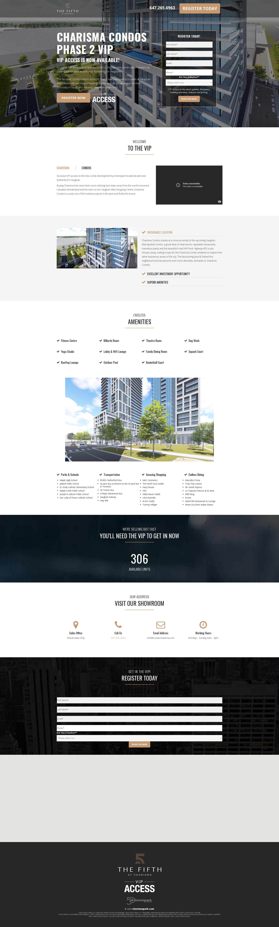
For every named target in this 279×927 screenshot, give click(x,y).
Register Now (73, 97)
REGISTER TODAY (200, 8)
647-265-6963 (118, 638)
